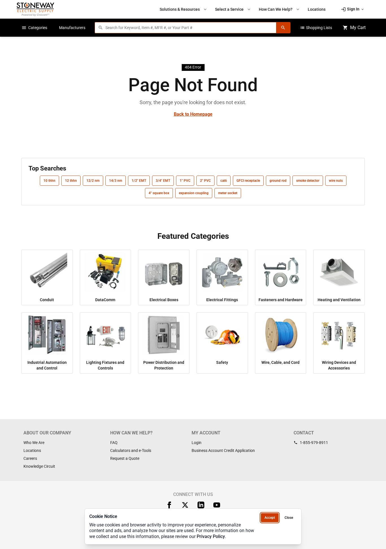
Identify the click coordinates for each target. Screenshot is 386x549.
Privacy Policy (211, 536)
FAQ (114, 442)
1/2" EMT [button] (139, 181)
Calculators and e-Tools (130, 450)
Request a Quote (124, 458)
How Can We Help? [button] (279, 9)
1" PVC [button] (185, 181)
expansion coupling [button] (194, 193)
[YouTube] (216, 505)
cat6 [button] (223, 181)
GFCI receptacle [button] (248, 181)
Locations (32, 450)
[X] (185, 505)
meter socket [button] (227, 193)
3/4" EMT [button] (163, 181)
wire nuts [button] (336, 181)
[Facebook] (169, 505)
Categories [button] (34, 27)
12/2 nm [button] (92, 181)
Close (289, 518)
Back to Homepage (193, 114)
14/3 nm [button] (115, 181)
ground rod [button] (278, 181)
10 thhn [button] (49, 181)
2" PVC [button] (205, 181)
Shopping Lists (316, 27)
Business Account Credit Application (223, 450)
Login (196, 442)
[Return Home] (35, 9)
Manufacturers (72, 27)
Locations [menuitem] (317, 9)
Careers (30, 458)
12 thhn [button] (71, 181)
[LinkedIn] (201, 505)
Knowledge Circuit (39, 466)
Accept (269, 518)
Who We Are (33, 442)
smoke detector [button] (307, 181)
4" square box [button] (159, 193)
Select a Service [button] (233, 9)
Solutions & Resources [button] (184, 9)
